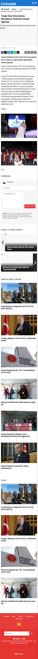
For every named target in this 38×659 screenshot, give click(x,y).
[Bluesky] (8, 52)
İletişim (20, 616)
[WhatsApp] (15, 52)
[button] (29, 52)
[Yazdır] (25, 52)
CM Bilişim (21, 654)
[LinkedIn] (11, 52)
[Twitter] (5, 52)
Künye (14, 616)
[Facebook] (2, 52)
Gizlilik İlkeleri (29, 616)
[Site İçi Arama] (32, 3)
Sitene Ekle (19, 619)
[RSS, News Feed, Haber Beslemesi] (19, 624)
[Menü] (35, 3)
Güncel (14, 9)
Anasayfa (6, 9)
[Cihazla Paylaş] (18, 52)
